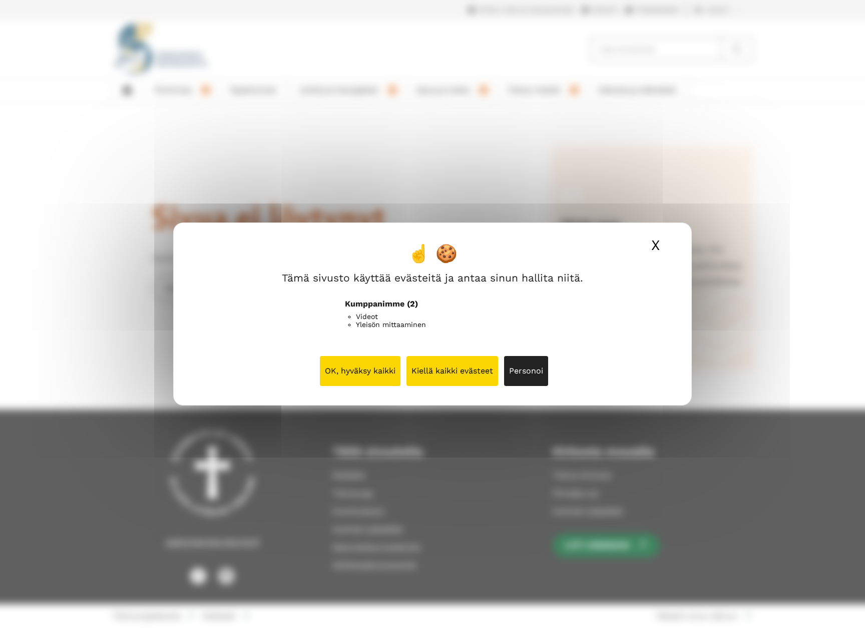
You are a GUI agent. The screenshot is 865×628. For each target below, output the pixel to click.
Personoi (526, 371)
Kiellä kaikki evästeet (452, 371)
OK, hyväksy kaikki (360, 371)
